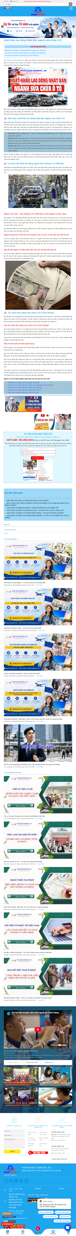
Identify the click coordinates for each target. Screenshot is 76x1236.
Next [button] (73, 26)
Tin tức (6, 533)
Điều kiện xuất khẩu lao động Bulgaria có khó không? (28, 500)
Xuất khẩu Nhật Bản (10, 530)
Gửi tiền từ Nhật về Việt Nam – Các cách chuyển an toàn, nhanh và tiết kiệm (28, 952)
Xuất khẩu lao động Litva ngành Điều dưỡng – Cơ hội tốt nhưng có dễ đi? (35, 513)
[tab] (14, 1062)
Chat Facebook (9, 1217)
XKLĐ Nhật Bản (42, 1144)
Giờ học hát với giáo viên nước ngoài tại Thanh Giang (21, 1051)
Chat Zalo (7, 1214)
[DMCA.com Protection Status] (10, 1221)
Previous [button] (2, 26)
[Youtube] (11, 1)
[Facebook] (5, 1)
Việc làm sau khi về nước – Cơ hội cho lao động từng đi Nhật (23, 861)
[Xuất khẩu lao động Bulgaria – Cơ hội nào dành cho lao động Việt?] (38, 561)
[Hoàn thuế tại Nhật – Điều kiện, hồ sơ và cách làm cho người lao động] (38, 885)
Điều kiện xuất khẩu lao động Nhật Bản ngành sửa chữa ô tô (25, 50)
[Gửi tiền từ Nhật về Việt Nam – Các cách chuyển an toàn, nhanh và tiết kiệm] (38, 931)
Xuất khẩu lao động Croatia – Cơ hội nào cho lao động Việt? (23, 628)
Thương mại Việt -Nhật (43, 1133)
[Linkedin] (14, 1)
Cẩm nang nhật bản (31, 1144)
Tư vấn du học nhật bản (32, 1139)
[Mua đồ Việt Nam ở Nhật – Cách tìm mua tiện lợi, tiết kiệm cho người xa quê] (38, 976)
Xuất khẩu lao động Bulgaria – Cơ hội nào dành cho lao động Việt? (33, 508)
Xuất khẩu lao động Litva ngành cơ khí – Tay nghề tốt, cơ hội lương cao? (35, 510)
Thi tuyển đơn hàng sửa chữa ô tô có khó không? (22, 55)
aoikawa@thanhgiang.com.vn (18, 1218)
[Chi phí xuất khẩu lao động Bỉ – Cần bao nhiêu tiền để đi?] (38, 652)
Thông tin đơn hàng (32, 1133)
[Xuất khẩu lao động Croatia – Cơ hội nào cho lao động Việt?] (38, 606)
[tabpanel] (20, 1087)
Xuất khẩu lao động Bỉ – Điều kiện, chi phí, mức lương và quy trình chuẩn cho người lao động (33, 719)
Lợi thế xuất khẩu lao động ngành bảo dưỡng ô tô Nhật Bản (25, 53)
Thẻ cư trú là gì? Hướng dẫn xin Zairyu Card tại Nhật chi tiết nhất (24, 816)
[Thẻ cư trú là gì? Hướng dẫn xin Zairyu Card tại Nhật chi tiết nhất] (38, 794)
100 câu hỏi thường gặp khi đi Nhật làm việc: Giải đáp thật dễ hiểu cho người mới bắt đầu (32, 764)
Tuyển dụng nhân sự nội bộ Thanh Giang (37, 1)
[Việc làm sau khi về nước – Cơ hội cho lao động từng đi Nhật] (38, 840)
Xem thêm (39, 585)
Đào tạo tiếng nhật (43, 1139)
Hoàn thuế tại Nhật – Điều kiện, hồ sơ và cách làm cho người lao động (26, 907)
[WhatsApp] (17, 1)
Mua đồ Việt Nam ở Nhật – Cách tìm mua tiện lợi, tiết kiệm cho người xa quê (28, 998)
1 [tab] (38, 1109)
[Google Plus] (8, 1)
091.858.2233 (26, 440)
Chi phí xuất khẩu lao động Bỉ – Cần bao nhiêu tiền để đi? (22, 673)
